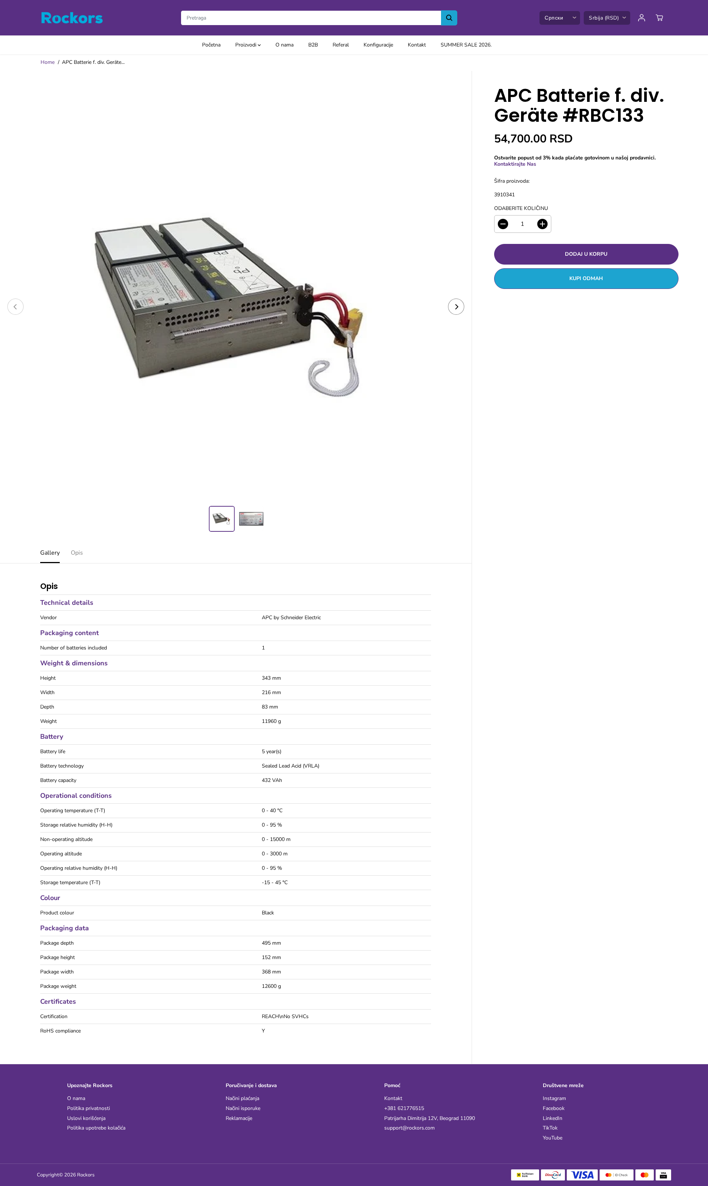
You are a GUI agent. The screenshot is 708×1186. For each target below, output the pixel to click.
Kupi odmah (586, 278)
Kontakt (417, 44)
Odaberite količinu (521, 209)
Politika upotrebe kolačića (96, 1128)
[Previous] (15, 307)
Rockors (85, 1175)
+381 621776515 (404, 1109)
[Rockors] (72, 18)
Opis (77, 553)
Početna (211, 44)
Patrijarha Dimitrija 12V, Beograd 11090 (429, 1119)
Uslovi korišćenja (86, 1119)
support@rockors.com (409, 1128)
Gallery (50, 553)
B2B (313, 44)
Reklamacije (239, 1119)
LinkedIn (552, 1119)
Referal (341, 44)
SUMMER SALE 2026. (466, 44)
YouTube (552, 1138)
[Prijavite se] (642, 18)
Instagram (554, 1099)
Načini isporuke (243, 1109)
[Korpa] (659, 18)
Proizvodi (246, 44)
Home (48, 62)
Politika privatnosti (88, 1109)
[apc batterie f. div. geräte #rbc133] (236, 307)
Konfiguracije (378, 44)
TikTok (550, 1128)
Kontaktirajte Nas (515, 163)
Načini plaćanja (242, 1099)
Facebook (554, 1109)
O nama (284, 44)
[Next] (456, 307)
